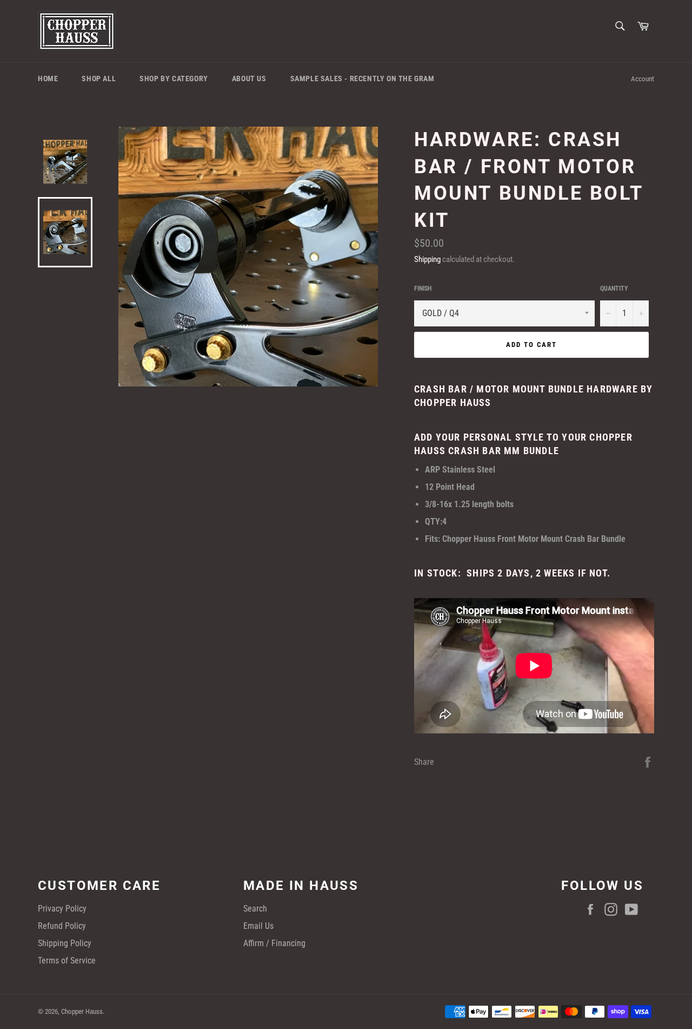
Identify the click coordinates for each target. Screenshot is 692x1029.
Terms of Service (67, 960)
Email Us (258, 926)
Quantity (614, 288)
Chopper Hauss (82, 1011)
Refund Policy (62, 926)
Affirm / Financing (274, 943)
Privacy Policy (62, 908)
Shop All (99, 78)
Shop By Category (173, 78)
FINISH (422, 288)
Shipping (427, 259)
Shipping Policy (64, 943)
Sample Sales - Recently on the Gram (362, 78)
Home (48, 78)
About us (249, 78)
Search (255, 908)
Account (642, 79)
